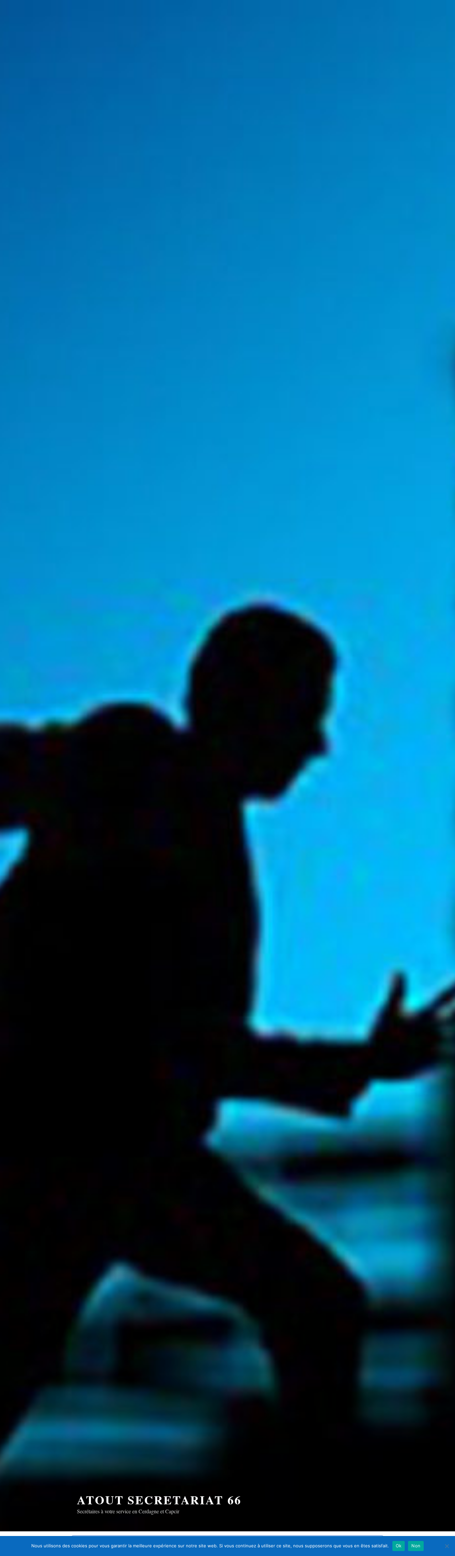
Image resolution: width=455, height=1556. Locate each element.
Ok (399, 1545)
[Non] (446, 1546)
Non (415, 1545)
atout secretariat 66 (159, 1499)
